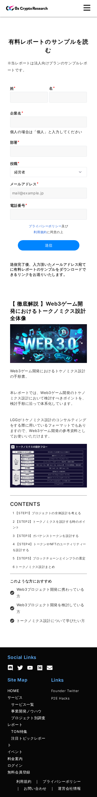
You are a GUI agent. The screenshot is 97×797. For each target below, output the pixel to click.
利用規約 (40, 232)
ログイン (15, 765)
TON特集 (17, 731)
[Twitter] (20, 668)
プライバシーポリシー (45, 226)
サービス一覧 (21, 704)
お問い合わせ (35, 788)
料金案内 (15, 758)
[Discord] (10, 668)
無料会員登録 (19, 772)
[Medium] (40, 668)
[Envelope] (50, 668)
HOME (13, 690)
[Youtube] (30, 668)
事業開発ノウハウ (25, 711)
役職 (14, 163)
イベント (15, 751)
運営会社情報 (69, 788)
